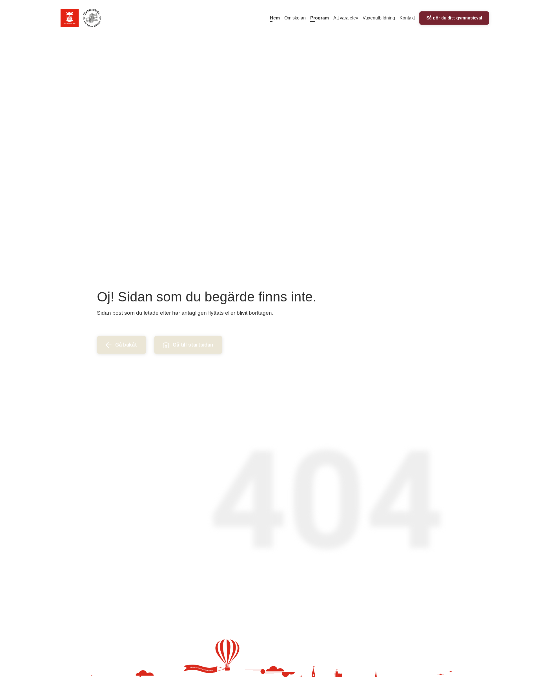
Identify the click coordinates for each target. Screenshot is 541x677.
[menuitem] (275, 18)
